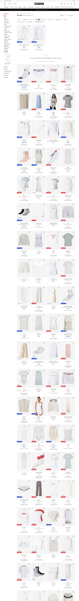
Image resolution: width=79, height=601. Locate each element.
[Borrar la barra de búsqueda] (74, 7)
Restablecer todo (40, 21)
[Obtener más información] (24, 50)
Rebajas (25, 19)
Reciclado (25, 13)
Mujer (5, 3)
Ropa (21, 13)
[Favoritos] (71, 3)
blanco (29, 13)
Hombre (9, 3)
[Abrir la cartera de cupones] (61, 3)
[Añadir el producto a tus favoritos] (29, 26)
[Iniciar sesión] (65, 3)
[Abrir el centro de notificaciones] (68, 4)
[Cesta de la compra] (74, 3)
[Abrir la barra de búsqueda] (60, 7)
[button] (63, 15)
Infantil (14, 3)
